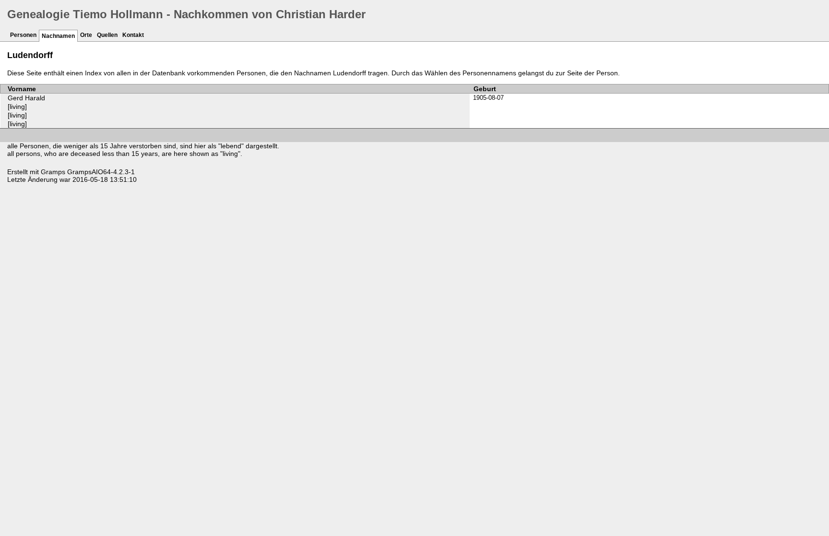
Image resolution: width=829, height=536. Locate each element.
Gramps (53, 172)
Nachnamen (58, 36)
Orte (86, 35)
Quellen (107, 35)
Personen (23, 35)
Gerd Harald (26, 98)
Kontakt (133, 35)
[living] (17, 106)
